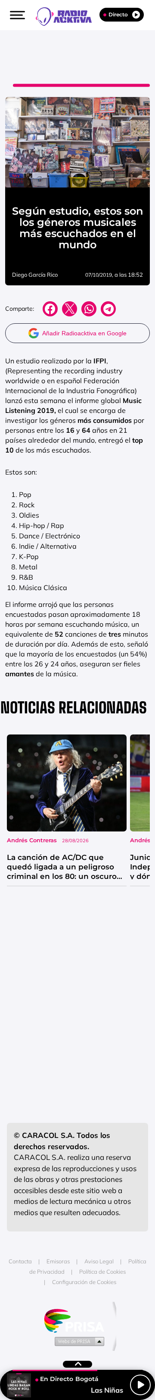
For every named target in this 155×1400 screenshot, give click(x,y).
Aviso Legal (99, 1261)
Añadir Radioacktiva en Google (84, 333)
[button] (16, 15)
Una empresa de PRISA (77, 1320)
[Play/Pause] (140, 1385)
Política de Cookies (102, 1271)
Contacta (20, 1261)
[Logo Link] (68, 15)
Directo (118, 14)
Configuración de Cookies (84, 1281)
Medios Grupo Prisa (77, 1341)
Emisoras (58, 1261)
